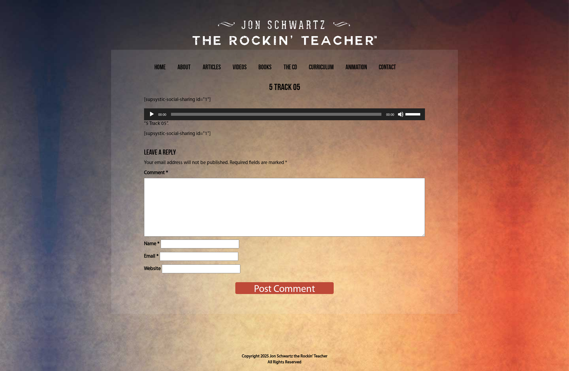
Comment (156, 172)
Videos (240, 66)
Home (160, 66)
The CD (290, 66)
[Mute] (401, 114)
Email (151, 256)
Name (151, 243)
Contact (387, 66)
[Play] (152, 114)
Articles (212, 66)
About (184, 66)
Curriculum (321, 66)
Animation (356, 66)
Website (152, 268)
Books (264, 66)
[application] (284, 114)
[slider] (413, 113)
